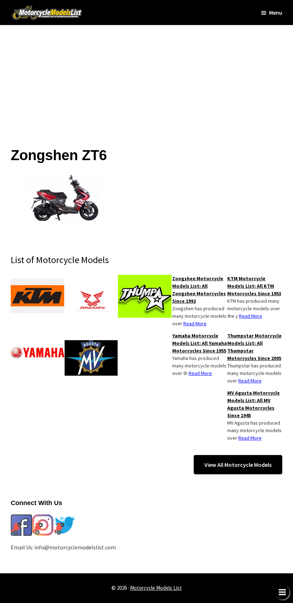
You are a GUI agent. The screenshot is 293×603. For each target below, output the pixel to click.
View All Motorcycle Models (238, 464)
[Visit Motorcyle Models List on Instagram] (43, 518)
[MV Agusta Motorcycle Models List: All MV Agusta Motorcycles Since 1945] (91, 336)
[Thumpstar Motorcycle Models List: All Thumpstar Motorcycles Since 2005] (145, 279)
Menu (275, 12)
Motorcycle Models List (156, 587)
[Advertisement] (146, 75)
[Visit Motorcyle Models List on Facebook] (21, 518)
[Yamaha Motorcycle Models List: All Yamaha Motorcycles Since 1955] (37, 336)
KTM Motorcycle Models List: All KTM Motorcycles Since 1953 (254, 286)
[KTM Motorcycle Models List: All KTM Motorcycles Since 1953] (37, 279)
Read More (250, 316)
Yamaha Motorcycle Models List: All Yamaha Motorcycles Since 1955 (199, 343)
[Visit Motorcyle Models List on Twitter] (64, 518)
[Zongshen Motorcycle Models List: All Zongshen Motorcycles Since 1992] (91, 279)
